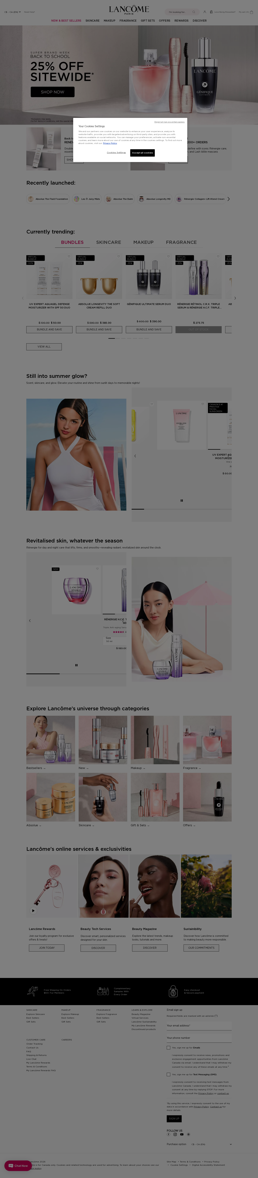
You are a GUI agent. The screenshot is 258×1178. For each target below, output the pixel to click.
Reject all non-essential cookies (169, 122)
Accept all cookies (142, 153)
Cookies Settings (116, 153)
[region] (130, 140)
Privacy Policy (110, 143)
